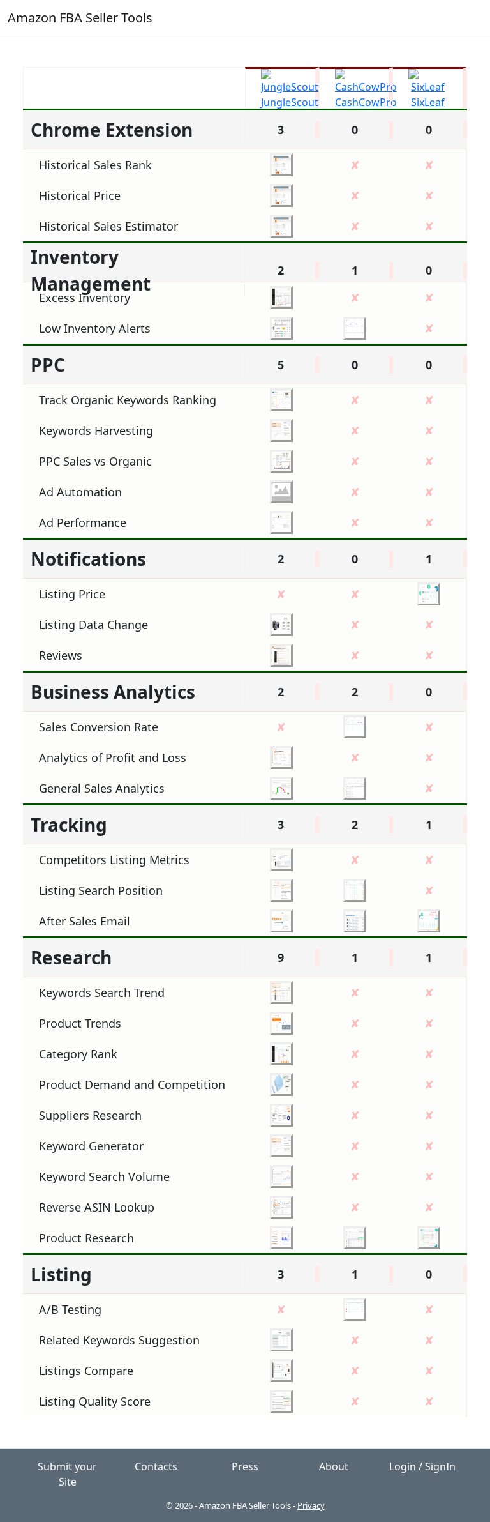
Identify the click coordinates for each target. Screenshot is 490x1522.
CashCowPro (366, 102)
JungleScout (289, 102)
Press (245, 1466)
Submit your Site (67, 1474)
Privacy (311, 1505)
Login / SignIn (422, 1466)
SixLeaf (428, 102)
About (333, 1466)
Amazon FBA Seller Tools (80, 17)
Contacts (156, 1466)
